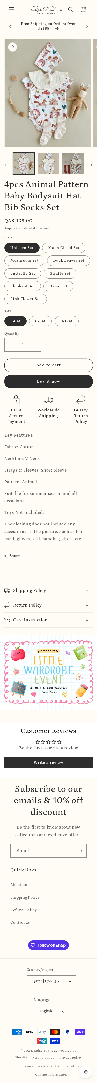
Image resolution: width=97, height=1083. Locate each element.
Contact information (51, 1075)
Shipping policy (66, 1066)
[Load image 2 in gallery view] (48, 163)
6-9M (40, 321)
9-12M (67, 321)
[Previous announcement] (10, 26)
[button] (11, 9)
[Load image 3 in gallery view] (73, 163)
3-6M (15, 321)
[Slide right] (91, 165)
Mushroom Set (24, 260)
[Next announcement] (87, 26)
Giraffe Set (60, 273)
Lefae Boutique (46, 1050)
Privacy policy (70, 1057)
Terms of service (36, 1066)
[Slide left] (5, 165)
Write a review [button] (48, 762)
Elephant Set (22, 286)
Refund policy (43, 1057)
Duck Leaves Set (69, 260)
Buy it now (48, 381)
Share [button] (15, 556)
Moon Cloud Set (63, 248)
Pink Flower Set (25, 299)
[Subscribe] (80, 851)
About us (18, 884)
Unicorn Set (22, 248)
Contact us (20, 922)
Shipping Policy (25, 897)
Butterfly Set (22, 273)
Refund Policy (23, 910)
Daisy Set (58, 286)
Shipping (10, 228)
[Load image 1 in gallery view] (24, 163)
